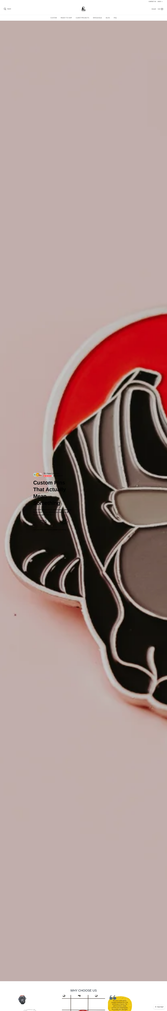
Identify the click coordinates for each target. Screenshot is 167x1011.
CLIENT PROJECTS (82, 18)
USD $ (159, 1)
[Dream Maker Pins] (83, 9)
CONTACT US (152, 1)
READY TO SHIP (66, 18)
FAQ (115, 18)
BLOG (108, 18)
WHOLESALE (97, 18)
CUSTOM (53, 18)
